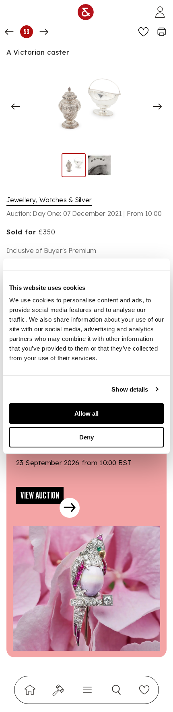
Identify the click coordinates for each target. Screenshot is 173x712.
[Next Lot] (43, 32)
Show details (129, 389)
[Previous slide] (15, 106)
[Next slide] (157, 106)
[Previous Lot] (9, 32)
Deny (86, 437)
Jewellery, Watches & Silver (49, 200)
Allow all (86, 413)
